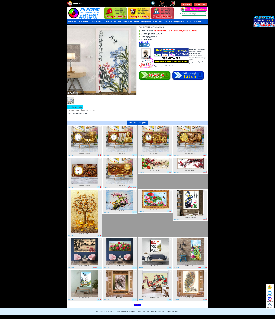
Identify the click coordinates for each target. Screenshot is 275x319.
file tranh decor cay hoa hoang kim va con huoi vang (84, 233)
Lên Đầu (269, 307)
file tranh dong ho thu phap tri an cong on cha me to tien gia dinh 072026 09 (120, 185)
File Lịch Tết (146, 22)
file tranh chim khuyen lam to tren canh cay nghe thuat (120, 210)
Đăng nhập (201, 4)
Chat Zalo (269, 295)
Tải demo (197, 22)
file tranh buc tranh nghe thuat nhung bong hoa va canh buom (155, 209)
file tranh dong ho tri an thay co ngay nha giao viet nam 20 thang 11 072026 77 (84, 153)
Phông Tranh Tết (160, 22)
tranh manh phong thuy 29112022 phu (84, 265)
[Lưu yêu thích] (100, 127)
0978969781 (77, 4)
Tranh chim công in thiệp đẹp (120, 297)
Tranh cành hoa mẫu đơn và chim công (155, 297)
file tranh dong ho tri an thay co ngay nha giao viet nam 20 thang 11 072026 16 (190, 153)
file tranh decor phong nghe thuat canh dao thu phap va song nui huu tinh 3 (190, 170)
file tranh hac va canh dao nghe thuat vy (155, 170)
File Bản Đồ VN (98, 22)
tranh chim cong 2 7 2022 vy (190, 265)
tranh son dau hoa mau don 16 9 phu (120, 265)
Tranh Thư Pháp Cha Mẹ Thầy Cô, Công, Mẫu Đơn (175, 31)
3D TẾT (136, 22)
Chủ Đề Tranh (84, 22)
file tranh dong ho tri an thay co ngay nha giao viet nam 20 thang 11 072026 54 (120, 153)
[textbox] (193, 13)
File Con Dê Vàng (125, 22)
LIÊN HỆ (189, 22)
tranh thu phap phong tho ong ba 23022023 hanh (190, 217)
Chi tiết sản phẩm (75, 107)
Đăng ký (187, 4)
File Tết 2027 (111, 22)
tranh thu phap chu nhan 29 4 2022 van (155, 265)
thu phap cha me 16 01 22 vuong (84, 297)
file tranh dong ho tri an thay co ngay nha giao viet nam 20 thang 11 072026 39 (155, 153)
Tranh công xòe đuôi (190, 297)
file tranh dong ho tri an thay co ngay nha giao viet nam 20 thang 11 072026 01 (84, 185)
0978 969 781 (269, 290)
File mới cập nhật (176, 22)
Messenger (270, 301)
